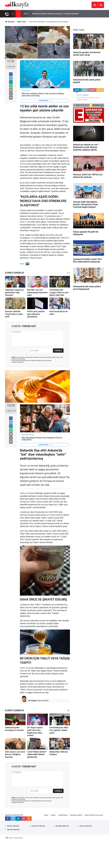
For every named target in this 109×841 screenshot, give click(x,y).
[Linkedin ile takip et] (18, 818)
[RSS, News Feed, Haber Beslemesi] (29, 818)
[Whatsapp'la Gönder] (11, 86)
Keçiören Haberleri (38, 826)
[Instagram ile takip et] (23, 818)
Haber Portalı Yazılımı (16, 838)
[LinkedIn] (11, 82)
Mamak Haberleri (13, 830)
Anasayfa (11, 22)
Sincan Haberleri (86, 826)
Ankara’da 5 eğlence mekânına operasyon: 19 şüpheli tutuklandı (55, 14)
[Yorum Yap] (11, 97)
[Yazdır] (11, 93)
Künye (46, 815)
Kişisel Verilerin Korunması (94, 815)
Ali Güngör (32, 701)
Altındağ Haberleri (62, 826)
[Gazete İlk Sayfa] (17, 5)
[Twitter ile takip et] (13, 818)
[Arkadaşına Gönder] (11, 90)
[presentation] (12, 13)
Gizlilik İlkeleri (62, 815)
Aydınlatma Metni (76, 815)
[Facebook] (11, 74)
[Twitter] (11, 78)
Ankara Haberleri (13, 826)
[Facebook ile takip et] (7, 818)
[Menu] (95, 5)
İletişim (53, 815)
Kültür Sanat (21, 22)
